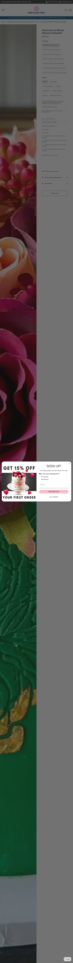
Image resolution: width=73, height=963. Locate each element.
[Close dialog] (69, 463)
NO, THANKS (54, 497)
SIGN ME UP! (54, 491)
